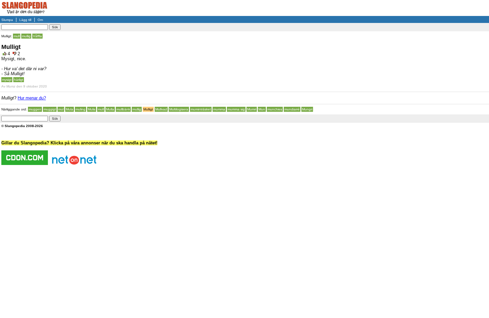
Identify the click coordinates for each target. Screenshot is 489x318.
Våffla (37, 36)
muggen (35, 109)
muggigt (50, 109)
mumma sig (236, 109)
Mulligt (148, 109)
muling (80, 109)
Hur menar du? (32, 97)
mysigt (7, 79)
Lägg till (25, 20)
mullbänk (123, 109)
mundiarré (292, 109)
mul (61, 109)
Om (40, 20)
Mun (261, 109)
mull (17, 36)
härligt (18, 79)
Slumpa (7, 20)
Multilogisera (178, 109)
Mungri (307, 109)
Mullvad (161, 109)
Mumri (251, 109)
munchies (274, 109)
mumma (219, 109)
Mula (69, 109)
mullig (26, 36)
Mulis (91, 109)
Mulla (110, 109)
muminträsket (201, 109)
